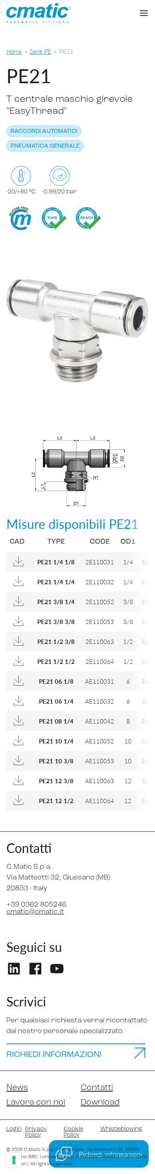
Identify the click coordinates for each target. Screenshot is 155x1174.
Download (100, 1102)
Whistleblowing (121, 1129)
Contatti (97, 1088)
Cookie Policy (73, 1132)
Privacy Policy (35, 1132)
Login (12, 1129)
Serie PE (40, 51)
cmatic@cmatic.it (35, 912)
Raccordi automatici (44, 132)
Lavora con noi (35, 1102)
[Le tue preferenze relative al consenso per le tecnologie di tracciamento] (13, 1160)
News (17, 1088)
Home (14, 51)
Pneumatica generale (44, 146)
